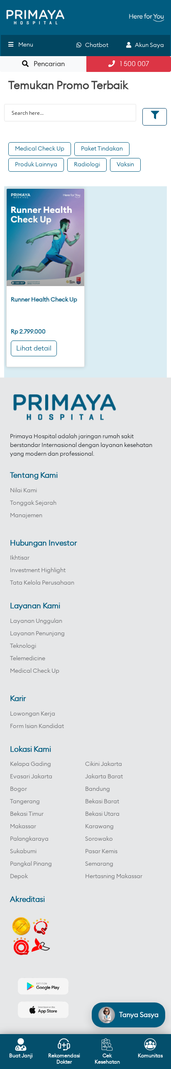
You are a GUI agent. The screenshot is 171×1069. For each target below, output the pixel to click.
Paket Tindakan (102, 149)
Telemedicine (27, 659)
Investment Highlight (38, 570)
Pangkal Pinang (31, 864)
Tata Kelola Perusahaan (42, 583)
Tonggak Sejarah (33, 503)
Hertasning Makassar (113, 876)
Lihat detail (33, 348)
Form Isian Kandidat (37, 726)
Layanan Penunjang (37, 634)
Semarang (99, 864)
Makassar (23, 827)
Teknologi (23, 646)
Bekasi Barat (102, 802)
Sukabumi (23, 851)
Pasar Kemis (101, 851)
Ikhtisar (19, 558)
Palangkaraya (29, 839)
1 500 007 (132, 64)
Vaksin (125, 165)
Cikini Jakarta (103, 764)
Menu (25, 45)
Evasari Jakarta (31, 777)
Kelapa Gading (30, 764)
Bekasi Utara (102, 814)
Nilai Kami (23, 491)
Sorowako (99, 839)
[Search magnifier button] (127, 113)
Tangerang (25, 802)
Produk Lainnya (36, 165)
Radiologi (87, 165)
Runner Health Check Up (44, 300)
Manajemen (26, 515)
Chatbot (94, 45)
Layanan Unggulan (36, 621)
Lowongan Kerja (32, 714)
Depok (19, 876)
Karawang (99, 827)
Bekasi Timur (27, 814)
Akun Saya (147, 45)
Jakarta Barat (104, 777)
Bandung (97, 789)
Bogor (18, 789)
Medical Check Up (39, 149)
